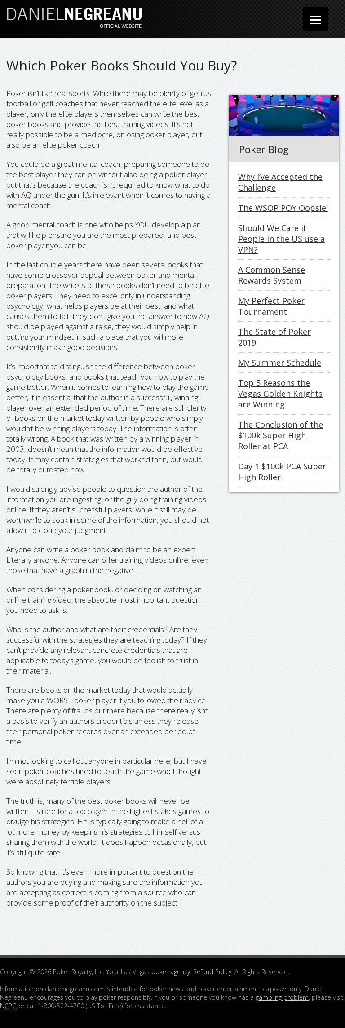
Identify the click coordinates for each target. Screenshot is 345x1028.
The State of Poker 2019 (274, 337)
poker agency (170, 971)
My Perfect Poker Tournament (271, 306)
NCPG (8, 1006)
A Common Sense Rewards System (271, 275)
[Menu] (315, 19)
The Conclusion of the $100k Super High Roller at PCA (280, 435)
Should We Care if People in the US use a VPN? (281, 239)
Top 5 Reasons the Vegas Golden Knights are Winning (280, 393)
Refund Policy (212, 971)
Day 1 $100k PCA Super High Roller (282, 471)
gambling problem (282, 997)
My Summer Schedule (279, 362)
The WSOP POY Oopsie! (283, 207)
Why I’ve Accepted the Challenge (280, 182)
